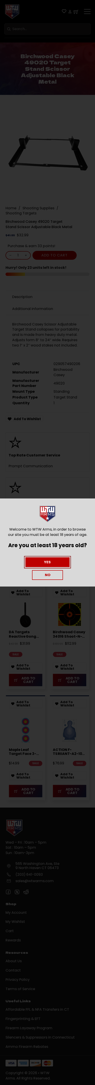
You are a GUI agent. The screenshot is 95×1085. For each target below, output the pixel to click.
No (47, 574)
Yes (47, 562)
